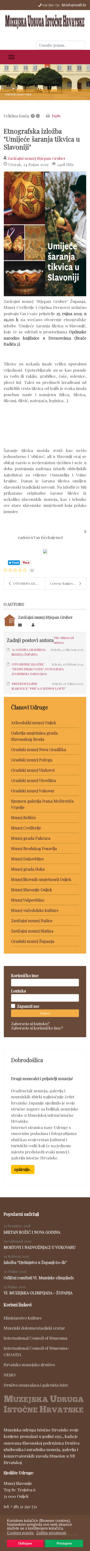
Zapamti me (28, 1006)
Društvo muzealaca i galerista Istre (36, 1385)
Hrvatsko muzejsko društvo (29, 1364)
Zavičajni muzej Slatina (32, 930)
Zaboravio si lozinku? (30, 1023)
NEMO (10, 1374)
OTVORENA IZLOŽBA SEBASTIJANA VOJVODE (29, 583)
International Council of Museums (35, 1338)
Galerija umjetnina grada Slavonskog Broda (34, 736)
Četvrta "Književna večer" (68, 583)
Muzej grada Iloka (28, 869)
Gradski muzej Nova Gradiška (38, 749)
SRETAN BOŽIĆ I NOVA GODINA (32, 1232)
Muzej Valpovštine (27, 900)
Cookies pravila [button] (20, 1533)
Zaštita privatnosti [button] (51, 1533)
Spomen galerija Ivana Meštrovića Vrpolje (42, 804)
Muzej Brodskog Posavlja (34, 848)
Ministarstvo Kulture (23, 1317)
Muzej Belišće (23, 817)
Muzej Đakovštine (27, 858)
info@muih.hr (76, 5)
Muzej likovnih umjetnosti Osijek (41, 879)
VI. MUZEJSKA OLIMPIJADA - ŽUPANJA (38, 1292)
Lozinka (18, 991)
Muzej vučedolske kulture (35, 910)
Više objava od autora (64, 640)
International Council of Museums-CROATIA (36, 1351)
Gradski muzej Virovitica (33, 780)
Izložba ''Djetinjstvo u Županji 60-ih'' (35, 1262)
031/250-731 (51, 5)
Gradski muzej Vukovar (32, 790)
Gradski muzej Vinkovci (32, 770)
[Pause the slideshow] (75, 82)
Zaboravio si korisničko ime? (37, 1027)
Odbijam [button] (25, 1543)
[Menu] (11, 57)
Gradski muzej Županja (32, 941)
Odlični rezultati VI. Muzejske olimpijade (39, 1277)
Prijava (45, 1013)
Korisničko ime (25, 975)
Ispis (56, 115)
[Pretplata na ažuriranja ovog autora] (20, 625)
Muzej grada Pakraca (30, 838)
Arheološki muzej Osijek (33, 722)
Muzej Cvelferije (26, 827)
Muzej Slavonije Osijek (31, 889)
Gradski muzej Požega (31, 759)
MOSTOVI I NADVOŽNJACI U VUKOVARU (40, 1247)
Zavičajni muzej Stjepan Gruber (36, 158)
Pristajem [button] (64, 1543)
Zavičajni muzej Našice (32, 920)
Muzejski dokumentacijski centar (34, 1328)
